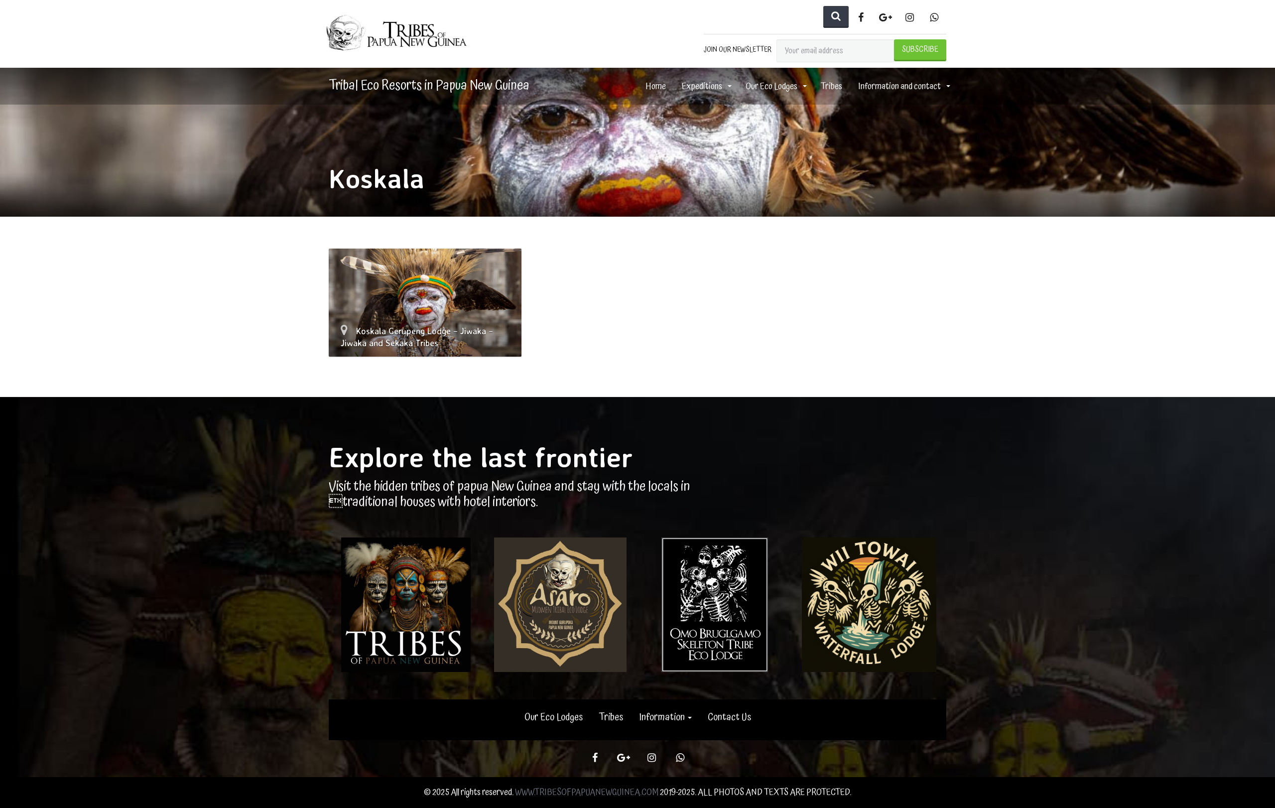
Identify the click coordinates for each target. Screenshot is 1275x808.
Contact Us (729, 717)
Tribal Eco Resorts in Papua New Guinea (429, 86)
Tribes (831, 86)
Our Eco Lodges (772, 86)
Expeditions (703, 86)
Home (655, 86)
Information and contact (900, 86)
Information (663, 717)
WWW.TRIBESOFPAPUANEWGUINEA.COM (586, 792)
